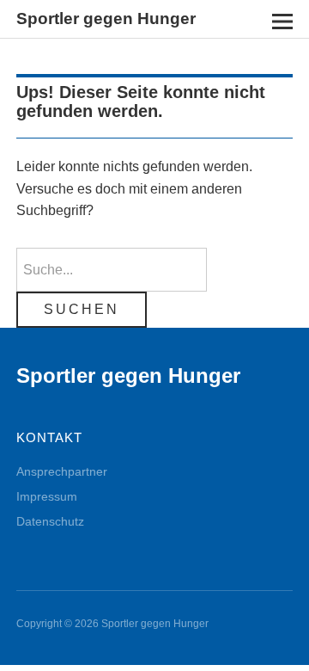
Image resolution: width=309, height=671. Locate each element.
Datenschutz (50, 521)
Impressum (46, 496)
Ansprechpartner (61, 471)
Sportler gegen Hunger (106, 18)
